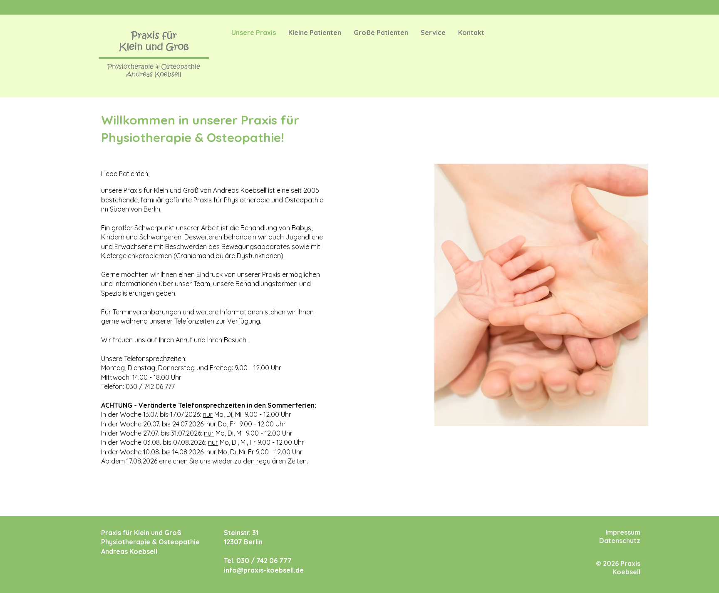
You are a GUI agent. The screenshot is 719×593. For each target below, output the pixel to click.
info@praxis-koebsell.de (264, 570)
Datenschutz (619, 540)
